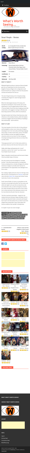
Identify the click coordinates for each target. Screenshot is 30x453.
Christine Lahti (19, 214)
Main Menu (6, 31)
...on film (12, 212)
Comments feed (5, 440)
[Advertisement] (13, 255)
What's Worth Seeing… (13, 22)
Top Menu (6, 5)
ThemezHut (3, 451)
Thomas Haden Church (19, 218)
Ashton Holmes (10, 214)
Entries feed (4, 438)
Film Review (18, 212)
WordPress (13, 449)
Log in (3, 436)
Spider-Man (12, 176)
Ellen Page (8, 216)
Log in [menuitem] (2, 1)
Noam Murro (15, 216)
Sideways (20, 174)
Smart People (9, 218)
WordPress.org (5, 442)
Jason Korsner (15, 42)
